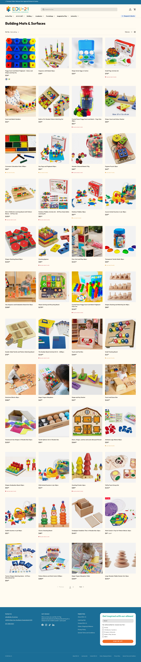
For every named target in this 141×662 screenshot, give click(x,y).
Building (29, 16)
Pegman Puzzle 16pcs (111, 166)
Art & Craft (19, 16)
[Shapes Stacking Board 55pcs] (20, 241)
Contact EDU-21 (82, 623)
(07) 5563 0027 (9, 623)
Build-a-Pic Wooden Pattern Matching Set (51, 119)
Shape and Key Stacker (78, 397)
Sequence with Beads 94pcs (47, 71)
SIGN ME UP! (118, 641)
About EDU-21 (82, 617)
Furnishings (49, 16)
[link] (60, 587)
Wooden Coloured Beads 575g (80, 166)
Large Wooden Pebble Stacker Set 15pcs (117, 576)
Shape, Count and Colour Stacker (114, 119)
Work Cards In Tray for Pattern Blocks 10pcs (118, 530)
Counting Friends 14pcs (79, 485)
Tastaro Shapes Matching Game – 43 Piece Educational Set (17, 577)
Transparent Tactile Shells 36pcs (114, 259)
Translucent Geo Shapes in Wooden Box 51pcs (18, 439)
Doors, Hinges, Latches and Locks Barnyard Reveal (86, 439)
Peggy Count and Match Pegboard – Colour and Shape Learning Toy (19, 71)
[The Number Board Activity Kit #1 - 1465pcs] (54, 334)
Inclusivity (74, 16)
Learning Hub (82, 620)
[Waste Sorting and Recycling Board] (54, 286)
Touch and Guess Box (111, 397)
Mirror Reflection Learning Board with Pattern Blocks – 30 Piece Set (18, 213)
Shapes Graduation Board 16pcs (14, 485)
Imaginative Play (62, 16)
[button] (135, 9)
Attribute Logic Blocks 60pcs (113, 439)
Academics (38, 16)
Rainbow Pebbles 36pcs (79, 212)
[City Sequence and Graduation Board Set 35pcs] (20, 286)
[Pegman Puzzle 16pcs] (120, 148)
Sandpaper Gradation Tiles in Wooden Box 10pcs (86, 530)
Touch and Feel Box (77, 352)
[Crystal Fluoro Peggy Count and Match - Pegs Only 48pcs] (87, 101)
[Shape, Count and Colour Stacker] (120, 101)
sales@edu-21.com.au (11, 617)
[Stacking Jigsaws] (54, 241)
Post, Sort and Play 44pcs (79, 259)
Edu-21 (10, 656)
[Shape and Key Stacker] (87, 379)
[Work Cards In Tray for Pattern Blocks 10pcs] (120, 512)
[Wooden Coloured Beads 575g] (87, 148)
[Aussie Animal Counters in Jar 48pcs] (120, 194)
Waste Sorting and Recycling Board (49, 304)
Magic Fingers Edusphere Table (81, 576)
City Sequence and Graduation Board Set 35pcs (19, 304)
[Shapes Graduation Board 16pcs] (20, 467)
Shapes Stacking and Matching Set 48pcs (117, 304)
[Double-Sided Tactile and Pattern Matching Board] (20, 334)
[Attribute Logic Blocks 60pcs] (120, 421)
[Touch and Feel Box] (87, 334)
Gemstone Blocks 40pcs (12, 397)
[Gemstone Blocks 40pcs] (20, 379)
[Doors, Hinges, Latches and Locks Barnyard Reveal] (87, 421)
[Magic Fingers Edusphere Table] (87, 558)
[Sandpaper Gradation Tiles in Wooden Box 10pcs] (87, 512)
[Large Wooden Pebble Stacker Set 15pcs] (120, 558)
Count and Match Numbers (13, 119)
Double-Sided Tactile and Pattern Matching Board (19, 352)
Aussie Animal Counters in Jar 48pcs (115, 212)
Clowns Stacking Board (45, 530)
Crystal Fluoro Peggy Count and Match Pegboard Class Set (86, 305)
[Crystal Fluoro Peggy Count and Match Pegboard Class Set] (87, 286)
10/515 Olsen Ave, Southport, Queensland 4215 (18, 620)
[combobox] (79, 9)
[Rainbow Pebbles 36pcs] (87, 194)
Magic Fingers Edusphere (46, 397)
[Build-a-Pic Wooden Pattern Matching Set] (54, 101)
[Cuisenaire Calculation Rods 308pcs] (20, 148)
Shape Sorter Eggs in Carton (80, 71)
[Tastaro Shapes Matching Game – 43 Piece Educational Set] (20, 558)
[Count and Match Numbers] (20, 101)
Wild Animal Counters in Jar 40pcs (48, 485)
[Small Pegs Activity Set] (120, 53)
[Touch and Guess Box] (120, 379)
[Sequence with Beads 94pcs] (54, 53)
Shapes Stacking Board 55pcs (14, 259)
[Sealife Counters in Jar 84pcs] (20, 512)
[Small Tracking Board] (120, 334)
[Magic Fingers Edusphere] (54, 379)
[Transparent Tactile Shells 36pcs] (120, 241)
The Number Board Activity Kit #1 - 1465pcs (51, 352)
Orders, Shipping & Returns (85, 626)
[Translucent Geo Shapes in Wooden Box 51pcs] (20, 421)
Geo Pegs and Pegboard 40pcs (47, 166)
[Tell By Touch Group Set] (120, 467)
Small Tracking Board (111, 352)
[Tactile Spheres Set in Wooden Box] (54, 421)
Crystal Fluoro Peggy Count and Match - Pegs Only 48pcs (86, 120)
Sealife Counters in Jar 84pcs (13, 530)
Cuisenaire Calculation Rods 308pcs (15, 166)
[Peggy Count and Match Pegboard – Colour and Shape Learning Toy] (20, 53)
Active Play (8, 16)
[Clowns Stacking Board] (54, 512)
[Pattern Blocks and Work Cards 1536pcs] (54, 558)
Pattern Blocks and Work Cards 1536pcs (50, 576)
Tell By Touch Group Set (112, 485)
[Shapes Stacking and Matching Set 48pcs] (120, 286)
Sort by (7, 32)
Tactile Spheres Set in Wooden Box (49, 439)
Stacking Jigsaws (44, 259)
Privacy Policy (82, 629)
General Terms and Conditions (86, 632)
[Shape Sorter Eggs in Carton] (87, 53)
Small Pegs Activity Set (112, 71)
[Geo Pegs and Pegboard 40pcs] (54, 148)
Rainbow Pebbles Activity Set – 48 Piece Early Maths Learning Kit (54, 213)
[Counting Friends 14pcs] (87, 467)
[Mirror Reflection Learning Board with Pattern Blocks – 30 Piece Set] (20, 194)
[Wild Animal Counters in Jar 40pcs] (54, 467)
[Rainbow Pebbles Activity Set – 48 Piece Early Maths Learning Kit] (54, 194)
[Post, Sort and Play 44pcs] (87, 241)
